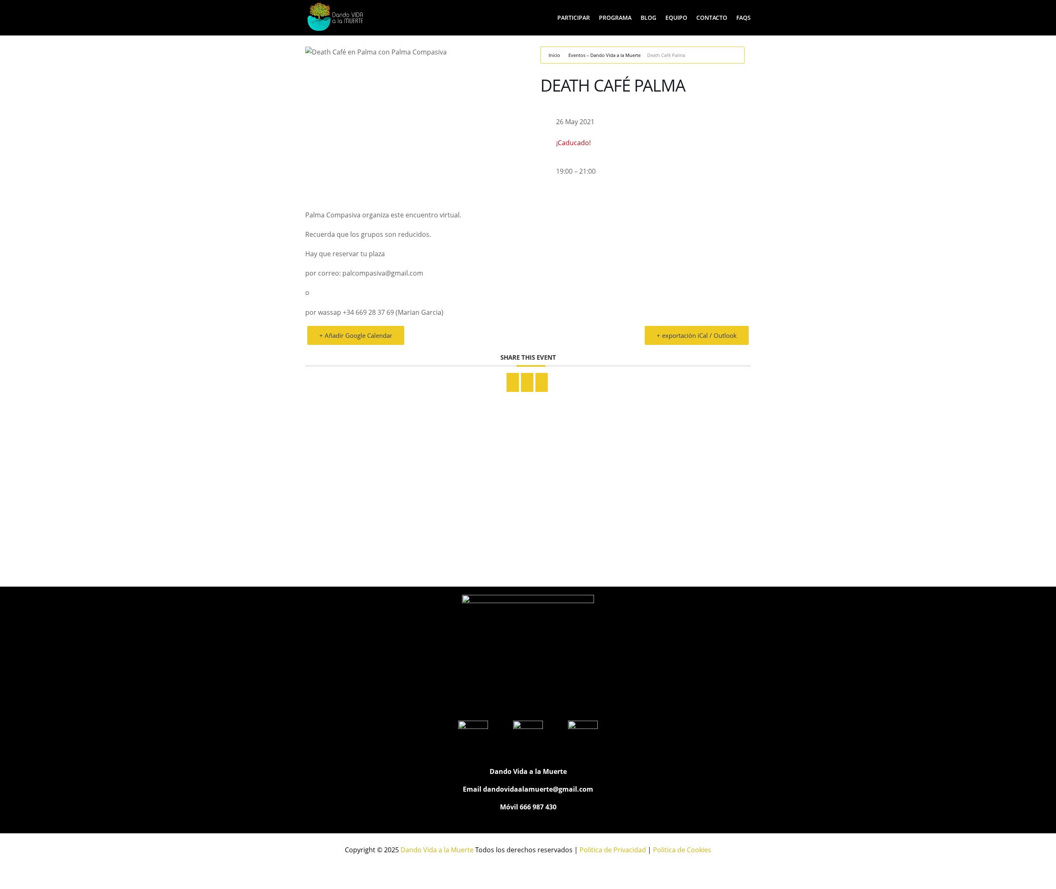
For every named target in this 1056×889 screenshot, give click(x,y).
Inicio (554, 55)
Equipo (676, 17)
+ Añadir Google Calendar (355, 335)
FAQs (743, 17)
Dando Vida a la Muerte (437, 849)
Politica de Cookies (682, 849)
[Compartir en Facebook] (513, 382)
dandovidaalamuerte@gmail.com (538, 789)
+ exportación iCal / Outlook (697, 335)
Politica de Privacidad (613, 849)
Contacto (711, 17)
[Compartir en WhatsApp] (527, 382)
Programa (615, 17)
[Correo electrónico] (541, 382)
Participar (573, 17)
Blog (648, 17)
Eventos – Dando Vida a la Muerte (604, 55)
